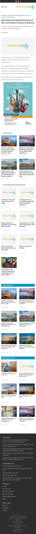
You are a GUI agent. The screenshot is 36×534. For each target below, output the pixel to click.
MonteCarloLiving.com (22, 526)
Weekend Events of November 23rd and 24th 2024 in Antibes (8, 224)
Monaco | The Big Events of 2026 (8, 396)
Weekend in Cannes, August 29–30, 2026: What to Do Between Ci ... (8, 347)
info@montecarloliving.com (19, 516)
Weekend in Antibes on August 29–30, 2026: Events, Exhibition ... (27, 347)
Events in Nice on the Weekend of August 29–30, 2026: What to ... (8, 324)
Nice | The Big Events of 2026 (25, 396)
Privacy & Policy (18, 524)
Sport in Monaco (7, 489)
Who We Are (6, 505)
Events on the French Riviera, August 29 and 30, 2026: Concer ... (8, 302)
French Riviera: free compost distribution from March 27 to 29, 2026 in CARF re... (7, 272)
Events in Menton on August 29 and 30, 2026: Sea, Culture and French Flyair (26, 173)
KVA (20, 520)
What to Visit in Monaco (8, 491)
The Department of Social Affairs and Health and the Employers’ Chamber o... (26, 202)
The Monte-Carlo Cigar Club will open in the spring (8, 201)
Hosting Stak (20, 522)
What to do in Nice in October (25, 247)
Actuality (28, 15)
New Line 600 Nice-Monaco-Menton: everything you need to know (27, 375)
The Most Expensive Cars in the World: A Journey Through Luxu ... (8, 419)
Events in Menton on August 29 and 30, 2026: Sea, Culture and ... (27, 324)
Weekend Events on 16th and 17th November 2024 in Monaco (27, 224)
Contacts (5, 510)
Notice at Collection (18, 531)
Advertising (5, 508)
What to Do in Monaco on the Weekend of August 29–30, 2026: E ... (26, 302)
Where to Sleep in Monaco (9, 496)
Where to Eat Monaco (8, 494)
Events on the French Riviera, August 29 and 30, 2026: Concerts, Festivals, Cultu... (8, 150)
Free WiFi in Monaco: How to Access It (8, 374)
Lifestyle (7, 17)
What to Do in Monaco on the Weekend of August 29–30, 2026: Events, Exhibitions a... (26, 150)
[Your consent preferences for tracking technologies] (33, 531)
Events (3, 17)
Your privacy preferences (18, 530)
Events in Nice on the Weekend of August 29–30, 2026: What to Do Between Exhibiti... (8, 173)
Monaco (13, 17)
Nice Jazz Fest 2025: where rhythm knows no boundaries (8, 248)
